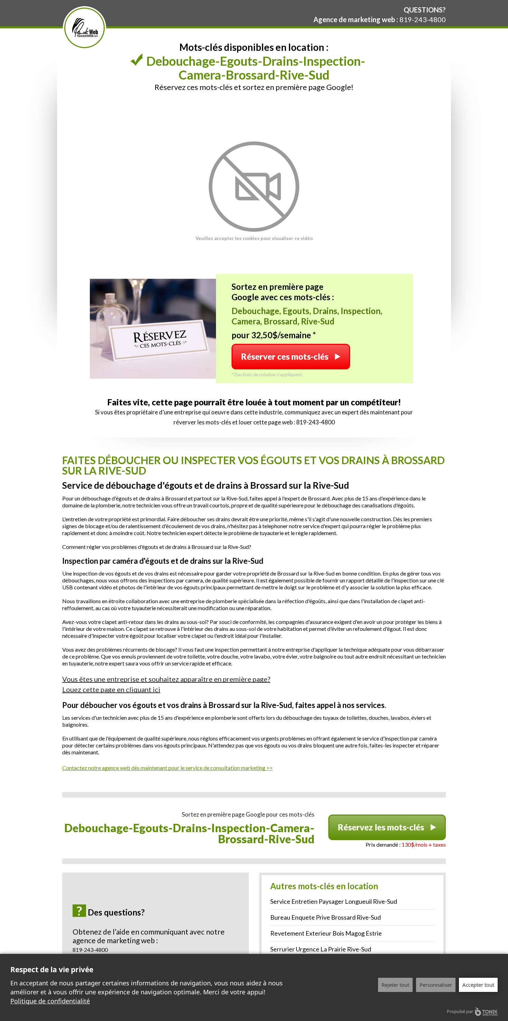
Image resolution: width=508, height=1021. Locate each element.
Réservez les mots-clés (381, 827)
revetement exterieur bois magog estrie (326, 933)
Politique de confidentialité (50, 1001)
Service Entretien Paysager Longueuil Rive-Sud (333, 901)
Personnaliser (436, 984)
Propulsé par (460, 1011)
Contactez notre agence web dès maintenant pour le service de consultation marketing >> (167, 767)
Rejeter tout (395, 984)
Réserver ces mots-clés (284, 356)
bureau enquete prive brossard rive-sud (325, 917)
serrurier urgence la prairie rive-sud (320, 949)
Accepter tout (478, 984)
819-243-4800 (422, 19)
